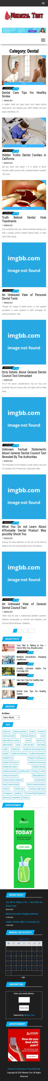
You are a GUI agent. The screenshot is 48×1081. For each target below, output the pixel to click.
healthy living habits (10, 771)
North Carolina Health (11, 784)
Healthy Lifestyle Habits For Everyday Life (31, 669)
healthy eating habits (37, 753)
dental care (41, 740)
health (5, 749)
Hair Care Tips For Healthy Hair (30, 680)
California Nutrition (28, 736)
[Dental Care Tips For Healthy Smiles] (24, 70)
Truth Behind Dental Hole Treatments (24, 219)
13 (25, 630)
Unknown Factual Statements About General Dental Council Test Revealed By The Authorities (24, 453)
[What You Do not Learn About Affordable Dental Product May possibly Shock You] (24, 496)
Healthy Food (8, 758)
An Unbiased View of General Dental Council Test (24, 606)
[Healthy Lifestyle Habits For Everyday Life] (8, 671)
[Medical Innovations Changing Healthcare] (8, 660)
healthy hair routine (10, 767)
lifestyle (35, 771)
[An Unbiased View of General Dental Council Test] (24, 574)
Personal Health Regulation (35, 793)
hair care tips (29, 745)
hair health (41, 745)
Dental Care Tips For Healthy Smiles (24, 94)
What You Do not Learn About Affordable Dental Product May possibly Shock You (24, 530)
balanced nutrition (20, 731)
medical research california (13, 780)
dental (28, 740)
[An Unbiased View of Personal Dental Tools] (24, 264)
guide (18, 745)
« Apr (23, 977)
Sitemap (37, 1069)
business (42, 731)
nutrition (6, 789)
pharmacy (6, 797)
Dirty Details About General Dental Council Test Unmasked (24, 374)
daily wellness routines (11, 740)
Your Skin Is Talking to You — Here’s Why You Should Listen (31, 646)
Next (31, 630)
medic (43, 771)
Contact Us (12, 1069)
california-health (9, 736)
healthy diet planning (19, 753)
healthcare (15, 749)
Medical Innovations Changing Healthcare (31, 658)
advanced (6, 731)
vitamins (26, 797)
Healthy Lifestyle (39, 767)
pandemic (18, 793)
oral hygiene (7, 793)
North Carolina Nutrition (36, 784)
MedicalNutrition (39, 775)
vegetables (16, 797)
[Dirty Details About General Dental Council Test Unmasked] (24, 342)
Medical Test (29, 1015)
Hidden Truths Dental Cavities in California (24, 157)
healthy (5, 753)
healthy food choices (10, 762)
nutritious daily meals (37, 789)
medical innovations (10, 775)
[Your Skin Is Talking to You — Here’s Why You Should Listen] (8, 647)
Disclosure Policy (25, 1069)
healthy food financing (37, 762)
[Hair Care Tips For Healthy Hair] (8, 683)
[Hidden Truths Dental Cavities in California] (24, 132)
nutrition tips (19, 789)
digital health (7, 745)
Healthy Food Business (36, 758)
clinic (43, 736)
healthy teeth (25, 771)
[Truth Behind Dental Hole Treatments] (24, 195)
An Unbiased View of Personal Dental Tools (24, 296)
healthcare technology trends (34, 749)
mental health (40, 780)
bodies (32, 731)
